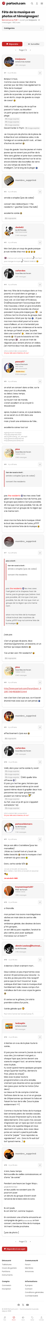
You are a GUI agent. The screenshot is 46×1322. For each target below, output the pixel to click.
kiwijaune (20, 59)
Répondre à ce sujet (16, 1249)
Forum (28, 1264)
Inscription (6, 1289)
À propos (29, 1285)
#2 (5, 192)
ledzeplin (20, 1023)
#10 (5, 762)
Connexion (6, 1285)
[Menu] (42, 3)
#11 (5, 839)
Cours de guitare (9, 1268)
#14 (5, 1037)
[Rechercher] (32, 3)
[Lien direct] (40, 73)
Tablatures (7, 1264)
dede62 (19, 227)
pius (17, 449)
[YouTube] (27, 1305)
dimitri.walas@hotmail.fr (28, 945)
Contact (28, 1289)
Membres (29, 1268)
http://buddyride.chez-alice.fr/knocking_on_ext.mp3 (15, 436)
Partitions (6, 1271)
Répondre (13, 44)
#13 (5, 960)
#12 (5, 902)
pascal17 (20, 361)
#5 (5, 381)
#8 (5, 682)
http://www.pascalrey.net (14, 440)
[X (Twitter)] (23, 1305)
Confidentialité (31, 1296)
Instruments (7, 1275)
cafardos (20, 270)
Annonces (29, 1271)
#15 (5, 1165)
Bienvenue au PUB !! (10, 20)
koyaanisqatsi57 (24, 887)
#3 (5, 243)
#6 (5, 464)
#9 (5, 727)
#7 (5, 553)
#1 (5, 73)
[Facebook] (18, 1305)
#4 (5, 285)
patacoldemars (23, 824)
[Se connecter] (37, 3)
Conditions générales (34, 1292)
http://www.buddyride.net (14, 438)
